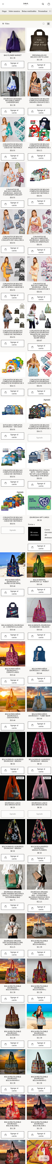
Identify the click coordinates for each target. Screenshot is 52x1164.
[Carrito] (49, 4)
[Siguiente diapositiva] (49, 18)
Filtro (7, 24)
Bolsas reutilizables (29, 11)
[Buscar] (43, 4)
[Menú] (3, 4)
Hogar (4, 11)
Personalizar (42, 11)
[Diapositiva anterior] (3, 18)
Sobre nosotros (14, 11)
